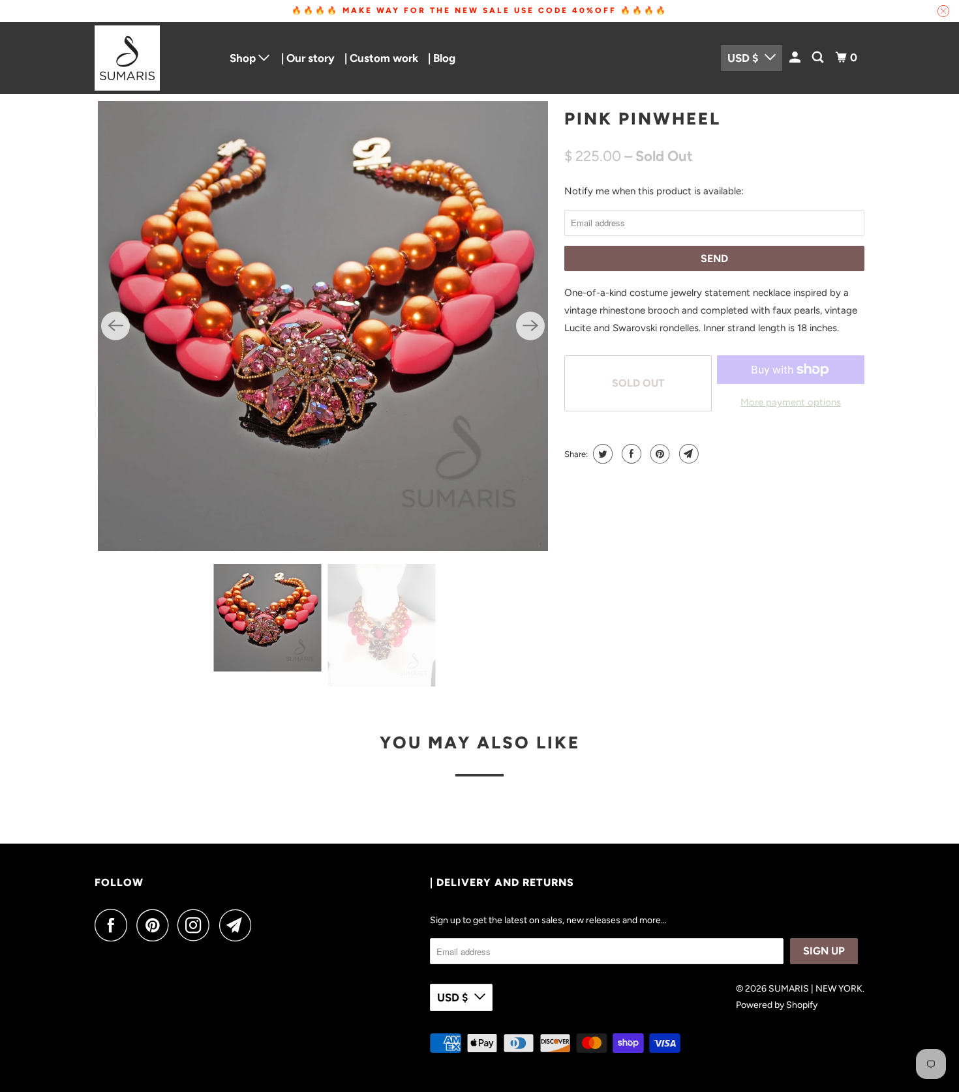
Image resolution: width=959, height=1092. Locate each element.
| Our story (308, 58)
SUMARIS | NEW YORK (815, 988)
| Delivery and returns (502, 882)
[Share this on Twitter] (601, 454)
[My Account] (796, 57)
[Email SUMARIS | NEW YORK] (238, 925)
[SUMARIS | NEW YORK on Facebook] (114, 925)
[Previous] (115, 326)
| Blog (441, 58)
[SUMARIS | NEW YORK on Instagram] (197, 925)
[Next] (530, 326)
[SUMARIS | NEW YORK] (153, 58)
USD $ (742, 58)
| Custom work (381, 58)
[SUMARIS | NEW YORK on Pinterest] (155, 925)
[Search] (819, 57)
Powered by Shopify (776, 1005)
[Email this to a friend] (687, 454)
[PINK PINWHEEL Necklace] (323, 326)
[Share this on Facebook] (629, 454)
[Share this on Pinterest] (658, 454)
